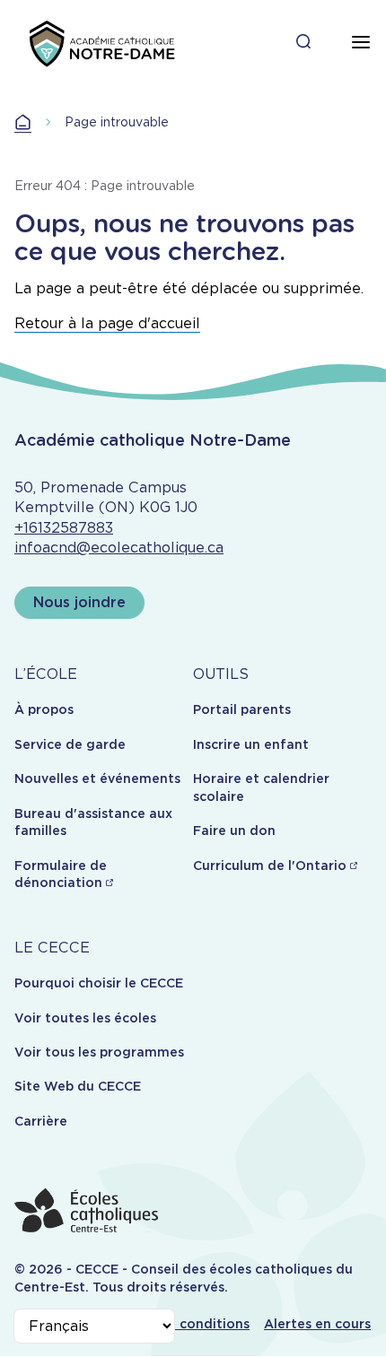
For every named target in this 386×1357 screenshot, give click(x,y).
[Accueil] (100, 42)
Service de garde (70, 744)
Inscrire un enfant (251, 744)
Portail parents (242, 709)
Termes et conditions (180, 1324)
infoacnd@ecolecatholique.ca (119, 547)
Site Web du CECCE (77, 1086)
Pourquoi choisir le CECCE (98, 983)
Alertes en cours (317, 1324)
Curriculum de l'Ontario (270, 865)
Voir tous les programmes (99, 1052)
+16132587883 (63, 527)
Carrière (40, 1121)
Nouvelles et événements (97, 778)
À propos (44, 709)
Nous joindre (79, 602)
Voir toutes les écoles (85, 1018)
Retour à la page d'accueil (107, 323)
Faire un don (234, 830)
